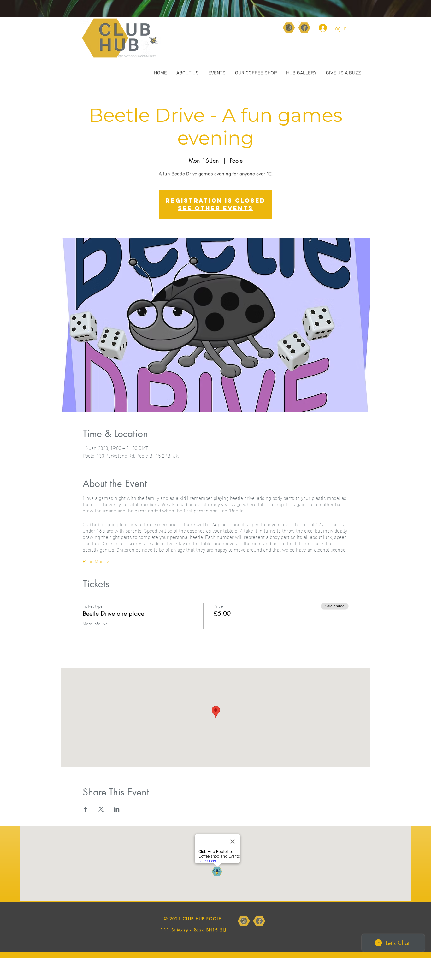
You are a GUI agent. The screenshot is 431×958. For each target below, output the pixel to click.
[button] (255, 72)
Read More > (96, 561)
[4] (289, 27)
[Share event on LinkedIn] (117, 809)
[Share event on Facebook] (86, 809)
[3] (304, 27)
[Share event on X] (101, 809)
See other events (215, 208)
